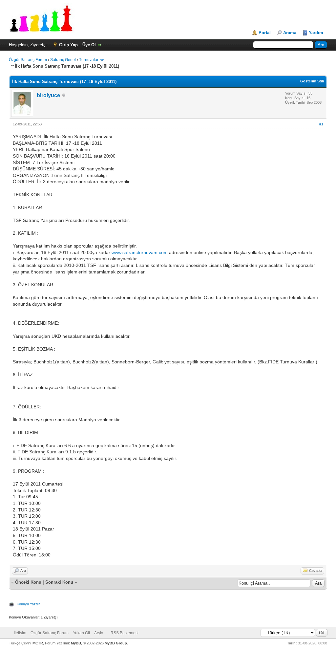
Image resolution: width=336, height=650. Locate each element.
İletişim (20, 633)
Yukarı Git (81, 633)
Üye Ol (89, 44)
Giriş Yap (68, 44)
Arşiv (98, 633)
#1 (321, 124)
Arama (289, 32)
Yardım (316, 32)
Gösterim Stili (312, 81)
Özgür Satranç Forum (28, 59)
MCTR (37, 643)
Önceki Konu (28, 582)
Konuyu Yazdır (28, 604)
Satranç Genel (63, 59)
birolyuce (48, 95)
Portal (265, 32)
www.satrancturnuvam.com (140, 252)
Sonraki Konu (59, 582)
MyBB (76, 643)
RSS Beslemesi (124, 633)
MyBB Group (116, 643)
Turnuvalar (88, 59)
